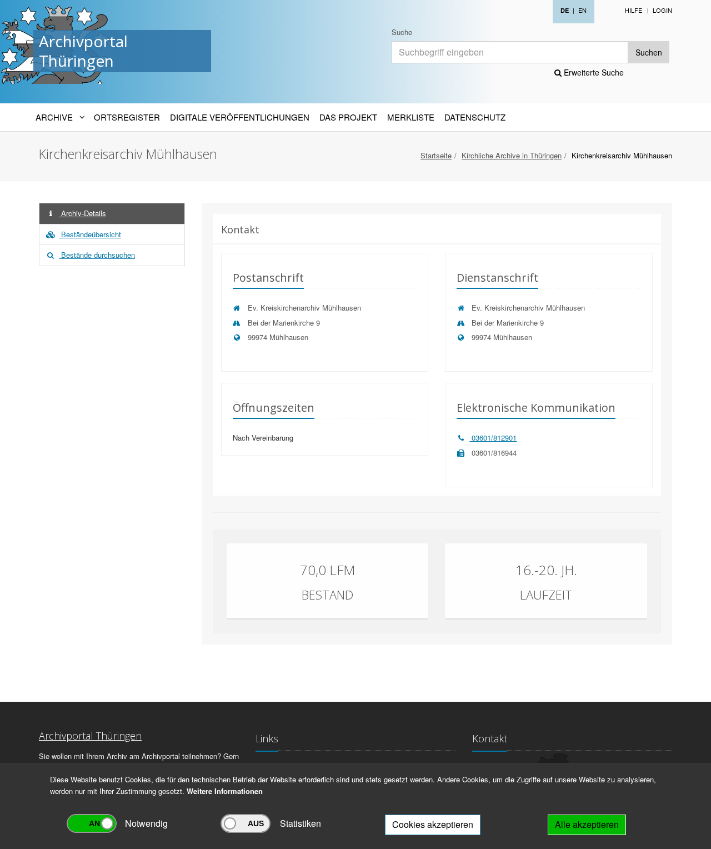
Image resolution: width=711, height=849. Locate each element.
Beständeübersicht (90, 234)
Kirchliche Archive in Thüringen (512, 155)
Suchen (648, 52)
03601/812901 (493, 437)
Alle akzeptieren (587, 824)
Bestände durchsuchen (97, 254)
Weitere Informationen (225, 791)
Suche (402, 32)
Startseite (436, 155)
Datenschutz (474, 117)
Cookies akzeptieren (432, 824)
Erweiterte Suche (593, 72)
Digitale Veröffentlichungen (239, 117)
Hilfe (633, 10)
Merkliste (410, 117)
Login (662, 10)
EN (582, 10)
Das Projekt (348, 117)
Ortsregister (127, 117)
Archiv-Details (82, 213)
